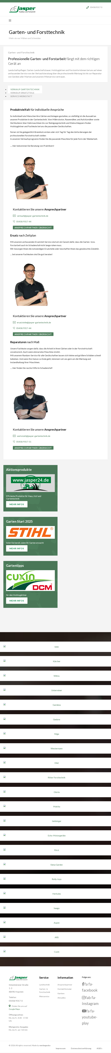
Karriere (61, 993)
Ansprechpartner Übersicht (33, 227)
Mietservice (44, 996)
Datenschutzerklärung (81, 1048)
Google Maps (14, 1009)
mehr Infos (16, 504)
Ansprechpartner (65, 984)
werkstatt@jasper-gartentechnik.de (33, 436)
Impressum (61, 1048)
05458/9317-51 (23, 441)
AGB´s (99, 1048)
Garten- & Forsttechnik (44, 990)
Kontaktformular (65, 989)
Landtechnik (44, 984)
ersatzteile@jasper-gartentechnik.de (33, 322)
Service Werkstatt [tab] (21, 96)
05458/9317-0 (96, 7)
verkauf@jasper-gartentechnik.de (32, 215)
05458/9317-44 (23, 221)
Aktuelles (62, 998)
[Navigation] (10, 20)
